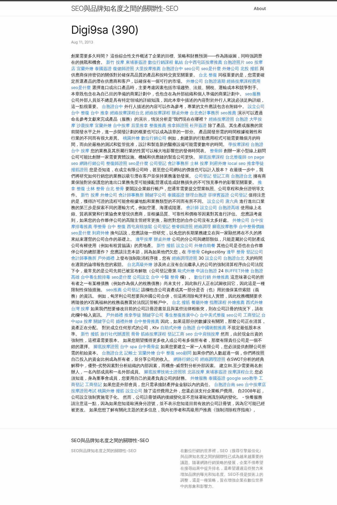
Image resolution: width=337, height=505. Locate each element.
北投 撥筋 (249, 68)
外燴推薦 (220, 277)
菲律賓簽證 (218, 194)
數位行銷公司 (153, 138)
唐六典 (231, 201)
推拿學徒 (255, 163)
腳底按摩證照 (106, 346)
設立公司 (256, 106)
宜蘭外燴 (85, 68)
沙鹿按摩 (85, 125)
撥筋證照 (79, 169)
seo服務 (253, 93)
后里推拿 (139, 125)
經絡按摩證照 (221, 119)
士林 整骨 (95, 188)
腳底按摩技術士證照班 (165, 371)
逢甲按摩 (144, 239)
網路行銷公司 (92, 163)
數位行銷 (202, 277)
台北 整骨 (115, 188)
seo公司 (192, 68)
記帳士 (130, 352)
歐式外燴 (186, 270)
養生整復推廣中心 (182, 315)
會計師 (192, 207)
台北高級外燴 (139, 264)
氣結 (179, 62)
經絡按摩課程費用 (243, 81)
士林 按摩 (199, 163)
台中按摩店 (255, 384)
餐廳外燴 (199, 302)
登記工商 (221, 176)
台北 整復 (208, 74)
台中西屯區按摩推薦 (203, 62)
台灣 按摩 (80, 308)
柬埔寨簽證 (136, 62)
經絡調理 (202, 226)
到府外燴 (218, 163)
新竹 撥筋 (166, 245)
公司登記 (158, 163)
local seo (237, 163)
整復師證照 (116, 163)
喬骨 (135, 333)
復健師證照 (123, 68)
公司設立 (141, 277)
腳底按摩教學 (224, 226)
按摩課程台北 (240, 371)
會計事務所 (178, 163)
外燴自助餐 (204, 245)
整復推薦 (157, 125)
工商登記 (251, 315)
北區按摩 (195, 371)
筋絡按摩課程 (153, 333)
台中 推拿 (100, 112)
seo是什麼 (211, 68)
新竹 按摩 (115, 62)
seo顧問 (183, 352)
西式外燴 (254, 302)
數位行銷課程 (160, 62)
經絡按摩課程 (157, 112)
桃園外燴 (131, 138)
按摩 (85, 150)
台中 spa (128, 346)
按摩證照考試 (83, 390)
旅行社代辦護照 (115, 333)
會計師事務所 (131, 194)
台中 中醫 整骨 (165, 277)
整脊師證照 (182, 226)
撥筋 (120, 390)
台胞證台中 (172, 68)
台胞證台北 (241, 176)
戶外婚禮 (106, 258)
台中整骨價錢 (251, 226)
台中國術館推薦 (211, 327)
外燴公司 (230, 68)
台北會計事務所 (204, 112)
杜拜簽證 (198, 125)
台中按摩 (121, 125)
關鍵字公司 (155, 194)
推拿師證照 (178, 125)
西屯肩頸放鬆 (139, 226)
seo (249, 62)
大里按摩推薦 (148, 68)
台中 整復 (80, 112)
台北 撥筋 (181, 302)
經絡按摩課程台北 (127, 112)
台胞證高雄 (228, 207)
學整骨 (99, 226)
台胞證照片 (234, 62)
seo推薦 (228, 112)
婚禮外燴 (124, 321)
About (260, 8)
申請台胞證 (206, 270)
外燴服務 (198, 378)
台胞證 (241, 119)
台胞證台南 (224, 384)
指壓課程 (218, 302)
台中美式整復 (212, 315)
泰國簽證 (103, 68)
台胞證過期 (214, 81)
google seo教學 (242, 378)
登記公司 (254, 251)
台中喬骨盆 (148, 346)
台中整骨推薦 (146, 321)
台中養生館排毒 (95, 277)
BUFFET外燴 (237, 270)
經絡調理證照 (184, 258)
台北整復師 (235, 157)
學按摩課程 (238, 144)
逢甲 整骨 (236, 251)
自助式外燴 (170, 327)
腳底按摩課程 (211, 157)
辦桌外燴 (180, 112)
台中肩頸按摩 (206, 333)
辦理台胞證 (196, 194)
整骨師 (216, 150)
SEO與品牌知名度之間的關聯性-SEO (124, 8)
